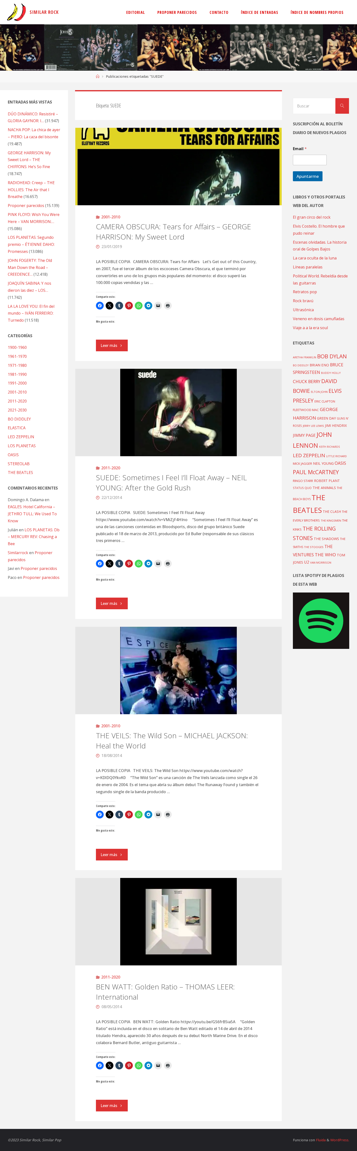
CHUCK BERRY (306, 381)
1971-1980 (17, 365)
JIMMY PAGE (304, 435)
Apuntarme (308, 176)
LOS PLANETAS (22, 445)
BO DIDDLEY (19, 419)
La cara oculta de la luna (315, 258)
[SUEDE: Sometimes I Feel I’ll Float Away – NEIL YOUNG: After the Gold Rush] (178, 412)
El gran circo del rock (312, 217)
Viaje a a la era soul (310, 327)
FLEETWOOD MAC (306, 410)
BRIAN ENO (319, 364)
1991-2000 (17, 383)
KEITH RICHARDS (329, 446)
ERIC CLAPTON (324, 401)
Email (300, 148)
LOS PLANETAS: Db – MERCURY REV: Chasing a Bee (34, 537)
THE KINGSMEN (331, 520)
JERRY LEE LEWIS (313, 426)
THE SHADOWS (326, 538)
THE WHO (325, 554)
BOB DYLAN (332, 356)
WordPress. (339, 1140)
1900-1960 (17, 347)
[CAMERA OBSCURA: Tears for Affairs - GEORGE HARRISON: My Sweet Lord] (178, 166)
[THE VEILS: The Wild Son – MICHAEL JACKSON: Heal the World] (178, 670)
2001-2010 (110, 217)
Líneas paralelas (308, 267)
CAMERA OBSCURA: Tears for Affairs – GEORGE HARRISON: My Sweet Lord (173, 232)
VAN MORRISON (320, 562)
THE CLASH (332, 511)
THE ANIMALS (324, 487)
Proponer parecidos (39, 568)
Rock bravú (303, 300)
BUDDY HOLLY (331, 373)
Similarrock (18, 552)
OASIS (13, 454)
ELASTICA (17, 427)
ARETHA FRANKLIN (304, 357)
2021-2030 (17, 410)
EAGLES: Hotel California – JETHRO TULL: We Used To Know (32, 514)
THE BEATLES (20, 472)
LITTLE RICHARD (336, 456)
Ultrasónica (303, 309)
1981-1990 (17, 374)
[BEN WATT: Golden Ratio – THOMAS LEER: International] (178, 921)
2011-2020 (110, 468)
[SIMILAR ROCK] (16, 12)
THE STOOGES (313, 547)
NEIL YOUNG (323, 463)
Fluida (320, 1140)
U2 (306, 562)
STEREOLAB (19, 463)
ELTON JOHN (319, 392)
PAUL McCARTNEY (316, 472)
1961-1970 (17, 356)
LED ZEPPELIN (21, 436)
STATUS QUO (302, 488)
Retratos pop (305, 291)
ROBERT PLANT (327, 480)
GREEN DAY (326, 418)
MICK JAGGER (302, 463)
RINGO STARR (303, 481)
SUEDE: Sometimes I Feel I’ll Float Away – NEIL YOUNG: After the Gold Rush (171, 482)
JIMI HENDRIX (336, 425)
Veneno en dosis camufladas (318, 318)
